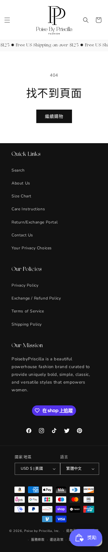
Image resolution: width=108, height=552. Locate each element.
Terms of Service (28, 311)
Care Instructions (28, 209)
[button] (7, 20)
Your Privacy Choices (32, 248)
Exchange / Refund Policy (36, 298)
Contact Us (22, 235)
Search (18, 170)
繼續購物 (54, 116)
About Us (21, 183)
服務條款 (38, 540)
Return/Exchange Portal (35, 222)
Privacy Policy (25, 285)
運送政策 (56, 540)
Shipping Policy (27, 324)
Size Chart (21, 196)
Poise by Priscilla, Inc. (42, 531)
